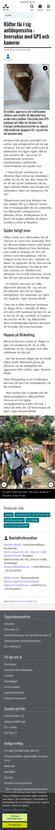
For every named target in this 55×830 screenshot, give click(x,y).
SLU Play (8, 732)
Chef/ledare (10, 664)
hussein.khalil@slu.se (16, 566)
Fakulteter (9, 623)
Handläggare (11, 681)
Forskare (8, 675)
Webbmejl (9, 766)
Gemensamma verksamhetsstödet (22, 640)
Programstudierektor (15, 698)
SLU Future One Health (16, 525)
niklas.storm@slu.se (16, 585)
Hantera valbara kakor (14, 809)
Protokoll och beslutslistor (18, 783)
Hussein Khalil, (13, 544)
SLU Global (32, 520)
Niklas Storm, (12, 577)
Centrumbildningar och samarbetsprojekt (26, 635)
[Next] (51, 452)
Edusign (8, 777)
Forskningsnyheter (14, 520)
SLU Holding (10, 646)
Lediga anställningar (15, 721)
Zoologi (8, 514)
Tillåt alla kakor (14, 825)
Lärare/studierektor (14, 692)
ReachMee (9, 771)
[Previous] (4, 452)
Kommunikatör (12, 687)
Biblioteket (9, 629)
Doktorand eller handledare (18, 670)
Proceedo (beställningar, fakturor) (21, 750)
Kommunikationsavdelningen (21, 581)
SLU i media (10, 727)
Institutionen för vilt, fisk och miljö (32, 514)
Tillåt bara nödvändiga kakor (14, 817)
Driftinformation (12, 715)
